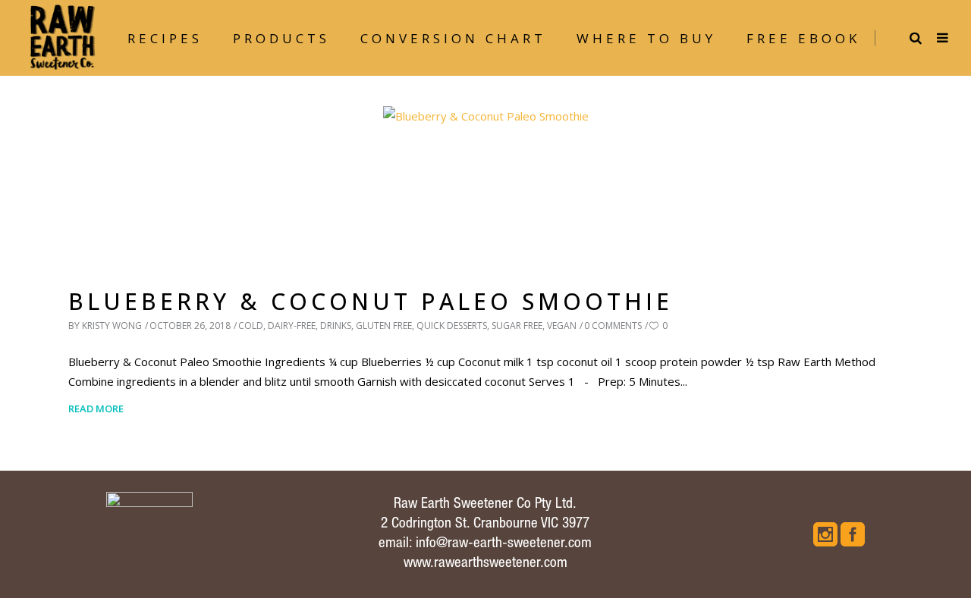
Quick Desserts (451, 325)
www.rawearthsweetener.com (485, 563)
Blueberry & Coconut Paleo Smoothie (370, 301)
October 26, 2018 (190, 325)
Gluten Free (384, 325)
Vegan (562, 325)
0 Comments (613, 325)
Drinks (335, 325)
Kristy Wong (112, 325)
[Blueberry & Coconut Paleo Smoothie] (486, 183)
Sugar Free (517, 325)
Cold (250, 325)
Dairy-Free (292, 325)
